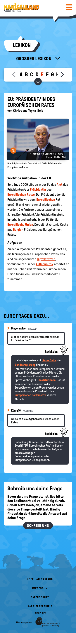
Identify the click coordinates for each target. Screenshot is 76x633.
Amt (59, 184)
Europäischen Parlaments (30, 395)
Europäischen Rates (21, 194)
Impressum (40, 588)
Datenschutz (40, 597)
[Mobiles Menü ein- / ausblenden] (69, 7)
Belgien (18, 229)
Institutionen (47, 380)
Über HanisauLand (40, 579)
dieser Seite (49, 360)
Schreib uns (38, 525)
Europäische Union (20, 224)
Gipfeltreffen (46, 259)
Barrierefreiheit (39, 606)
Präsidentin (38, 189)
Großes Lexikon (34, 58)
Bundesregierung (25, 364)
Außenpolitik (44, 264)
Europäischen (45, 199)
